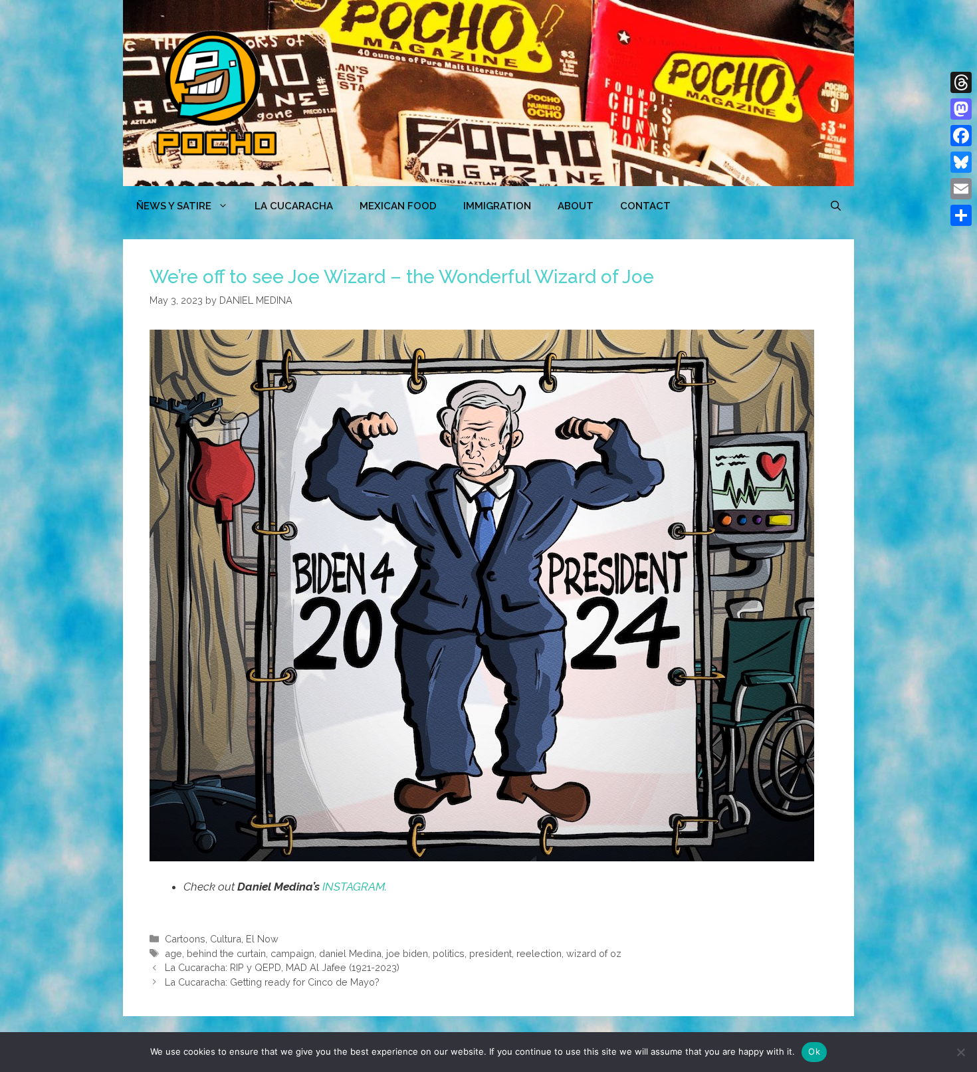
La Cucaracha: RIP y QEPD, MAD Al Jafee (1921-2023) (282, 967)
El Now (262, 938)
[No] (960, 1052)
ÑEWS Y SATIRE (173, 206)
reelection (539, 953)
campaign (292, 953)
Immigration (497, 206)
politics (449, 953)
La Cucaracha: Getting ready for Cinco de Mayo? (272, 982)
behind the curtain (226, 953)
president (490, 953)
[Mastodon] (961, 109)
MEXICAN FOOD (398, 206)
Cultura (225, 938)
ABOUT (576, 206)
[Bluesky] (961, 162)
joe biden (407, 953)
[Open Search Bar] (835, 206)
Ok (814, 1051)
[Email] (961, 188)
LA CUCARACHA (294, 206)
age (173, 953)
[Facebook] (961, 135)
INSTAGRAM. (354, 886)
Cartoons (185, 938)
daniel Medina (350, 953)
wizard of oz (593, 953)
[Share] (961, 215)
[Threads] (961, 82)
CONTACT (645, 206)
